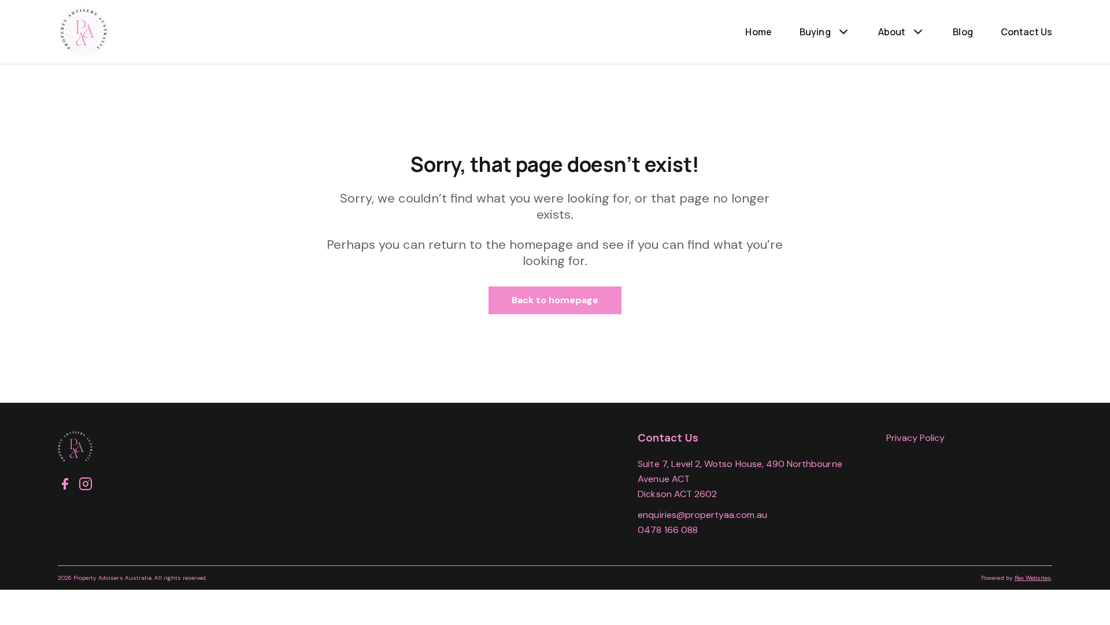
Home (758, 31)
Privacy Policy (915, 438)
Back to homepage (555, 300)
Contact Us (1026, 31)
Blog (963, 31)
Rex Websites (1033, 578)
